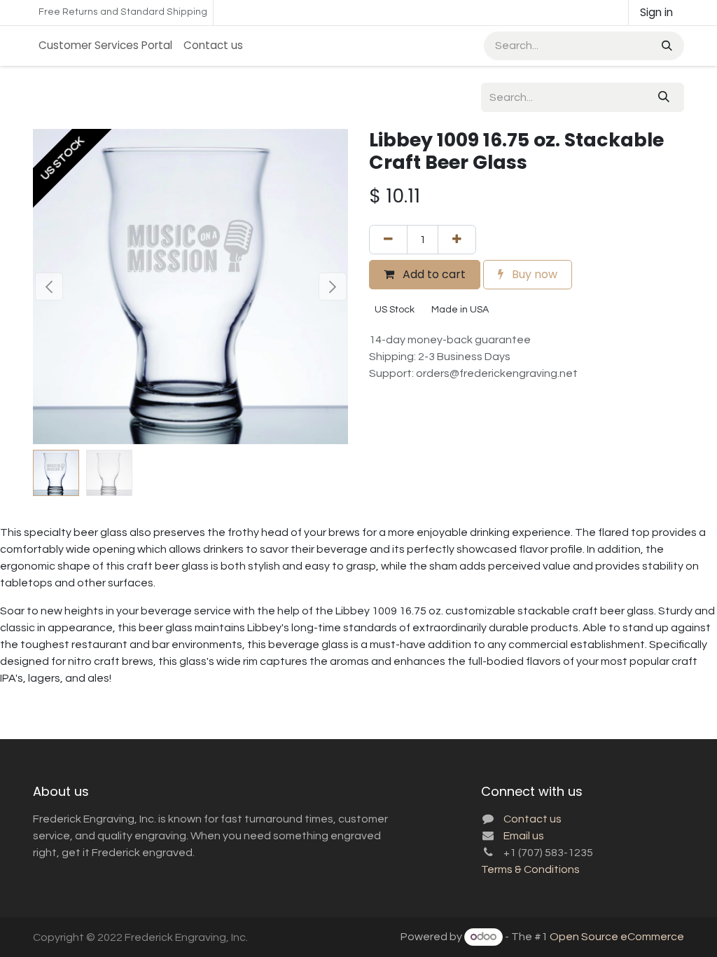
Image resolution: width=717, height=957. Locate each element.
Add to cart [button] (433, 274)
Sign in (656, 12)
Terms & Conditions (530, 869)
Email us (523, 835)
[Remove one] (388, 239)
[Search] (665, 46)
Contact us (532, 819)
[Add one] (457, 239)
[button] (48, 287)
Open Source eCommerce (617, 936)
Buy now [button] (533, 274)
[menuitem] (105, 46)
